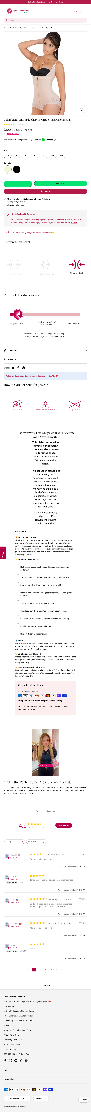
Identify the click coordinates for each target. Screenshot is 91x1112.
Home (6, 28)
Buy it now (45, 191)
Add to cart (60, 183)
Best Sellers (14, 28)
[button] (80, 10)
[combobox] (45, 20)
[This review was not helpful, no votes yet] (84, 866)
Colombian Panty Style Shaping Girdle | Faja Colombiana (38, 28)
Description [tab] (20, 531)
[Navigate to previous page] (28, 969)
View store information (16, 205)
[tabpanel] (45, 606)
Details (74, 222)
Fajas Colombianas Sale (17, 1106)
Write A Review (63, 825)
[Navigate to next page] (62, 969)
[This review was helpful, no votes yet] (80, 866)
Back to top (45, 985)
